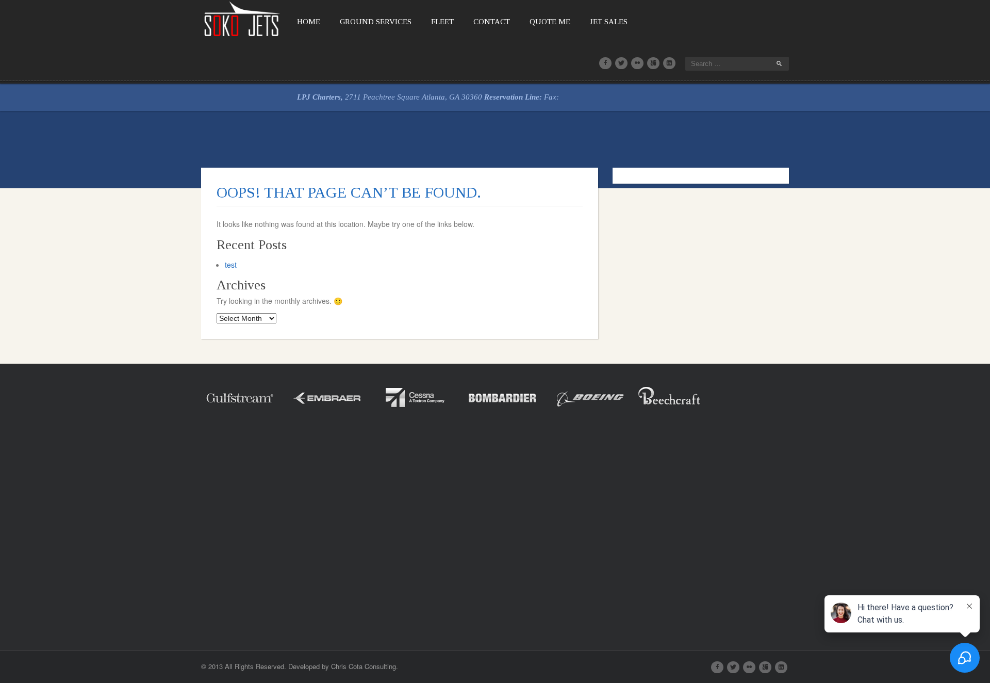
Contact (491, 22)
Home (308, 22)
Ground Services (375, 22)
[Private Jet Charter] (242, 17)
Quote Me (550, 22)
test (231, 264)
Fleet (442, 22)
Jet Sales (609, 22)
